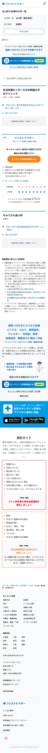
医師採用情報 (8, 691)
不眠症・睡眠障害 (10, 618)
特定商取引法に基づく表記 (13, 725)
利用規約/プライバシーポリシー (15, 720)
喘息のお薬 (27, 611)
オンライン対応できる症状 (17, 180)
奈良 (23, 640)
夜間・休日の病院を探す (12, 673)
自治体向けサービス (10, 684)
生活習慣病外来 (29, 618)
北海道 (5, 637)
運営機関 (6, 730)
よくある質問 (8, 710)
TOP (3, 585)
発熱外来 (6, 600)
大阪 (14, 644)
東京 (4, 640)
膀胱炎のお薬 (28, 614)
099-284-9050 (11, 234)
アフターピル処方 (30, 622)
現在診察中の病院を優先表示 (19, 78)
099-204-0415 (11, 112)
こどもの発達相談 (10, 614)
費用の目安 (24, 396)
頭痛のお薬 (27, 607)
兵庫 (14, 648)
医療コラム (7, 669)
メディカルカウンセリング (13, 655)
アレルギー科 (8, 626)
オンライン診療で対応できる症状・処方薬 (24, 67)
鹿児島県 (24, 585)
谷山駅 (31, 585)
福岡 (23, 644)
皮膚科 (26, 600)
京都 (23, 637)
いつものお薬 (28, 603)
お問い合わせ (8, 715)
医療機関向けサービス (11, 680)
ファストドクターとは (11, 662)
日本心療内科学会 (26, 289)
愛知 (14, 640)
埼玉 (4, 648)
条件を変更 (24, 31)
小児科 (5, 607)
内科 (4, 603)
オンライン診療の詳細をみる (24, 159)
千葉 (14, 637)
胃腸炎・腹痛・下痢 (10, 622)
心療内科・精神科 (10, 611)
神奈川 (5, 644)
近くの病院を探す (13, 585)
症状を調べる (8, 666)
